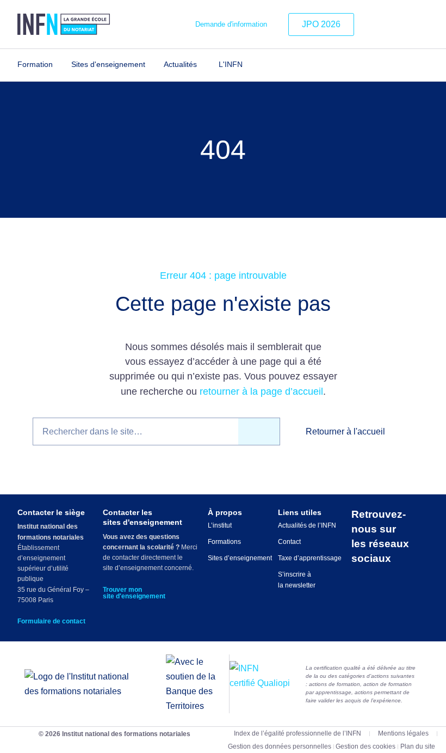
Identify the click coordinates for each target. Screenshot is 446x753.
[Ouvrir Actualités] (204, 64)
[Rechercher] (259, 431)
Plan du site (417, 746)
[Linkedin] (372, 24)
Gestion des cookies (365, 746)
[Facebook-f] (405, 24)
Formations (224, 542)
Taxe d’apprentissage (310, 558)
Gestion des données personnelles (279, 746)
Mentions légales (403, 733)
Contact (289, 542)
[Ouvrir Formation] (59, 64)
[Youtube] (421, 24)
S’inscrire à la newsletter (296, 580)
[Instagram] (388, 24)
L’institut (220, 525)
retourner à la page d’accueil (261, 391)
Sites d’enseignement (240, 558)
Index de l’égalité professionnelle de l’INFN (297, 733)
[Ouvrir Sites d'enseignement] (152, 64)
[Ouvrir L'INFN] (249, 64)
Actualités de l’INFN (307, 525)
